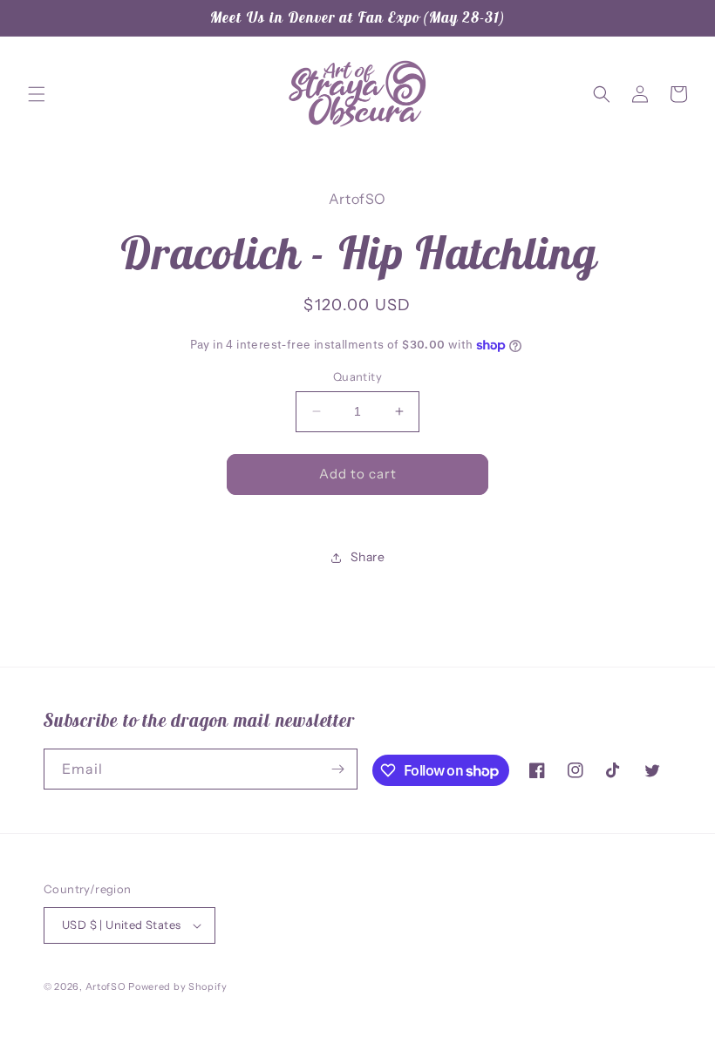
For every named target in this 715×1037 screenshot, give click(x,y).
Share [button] (368, 557)
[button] (36, 94)
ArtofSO (105, 986)
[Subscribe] (337, 769)
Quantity (357, 376)
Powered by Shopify (178, 986)
